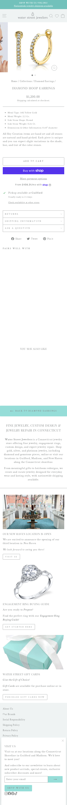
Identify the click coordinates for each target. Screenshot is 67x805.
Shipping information (23, 221)
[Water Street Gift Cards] (33, 652)
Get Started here (19, 627)
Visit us (11, 557)
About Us (8, 708)
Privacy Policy (10, 735)
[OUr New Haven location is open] (33, 512)
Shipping (21, 100)
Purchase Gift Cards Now (25, 697)
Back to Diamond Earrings (36, 411)
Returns (12, 214)
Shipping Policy (11, 725)
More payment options (33, 178)
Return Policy (10, 730)
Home (14, 81)
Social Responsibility (14, 719)
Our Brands (9, 714)
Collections (26, 81)
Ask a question (17, 228)
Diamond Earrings (44, 81)
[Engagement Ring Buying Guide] (33, 582)
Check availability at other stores (24, 202)
